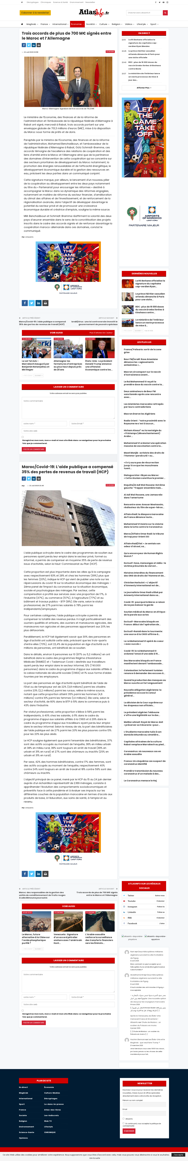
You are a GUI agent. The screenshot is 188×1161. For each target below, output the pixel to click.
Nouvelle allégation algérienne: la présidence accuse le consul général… (142, 692)
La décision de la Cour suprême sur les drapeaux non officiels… (143, 704)
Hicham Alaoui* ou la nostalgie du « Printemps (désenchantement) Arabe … (142, 433)
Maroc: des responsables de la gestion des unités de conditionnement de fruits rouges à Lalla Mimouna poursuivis (42, 895)
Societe (23, 1115)
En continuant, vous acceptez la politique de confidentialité (142, 1125)
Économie (76, 24)
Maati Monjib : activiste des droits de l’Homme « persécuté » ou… (144, 454)
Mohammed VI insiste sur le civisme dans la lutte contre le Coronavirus (143, 525)
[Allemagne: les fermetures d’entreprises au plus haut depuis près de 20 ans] (68, 348)
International (59, 24)
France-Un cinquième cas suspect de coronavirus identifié (145, 762)
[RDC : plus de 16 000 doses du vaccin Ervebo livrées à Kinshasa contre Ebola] (128, 309)
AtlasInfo (129, 1119)
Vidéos (128, 24)
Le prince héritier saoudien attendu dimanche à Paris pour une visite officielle (144, 54)
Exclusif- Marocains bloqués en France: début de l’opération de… (142, 623)
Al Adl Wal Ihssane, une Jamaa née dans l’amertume (143, 496)
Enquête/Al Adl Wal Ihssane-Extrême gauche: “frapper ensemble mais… (144, 486)
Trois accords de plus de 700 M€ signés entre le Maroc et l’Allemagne (97, 894)
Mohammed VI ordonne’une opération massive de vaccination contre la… (145, 444)
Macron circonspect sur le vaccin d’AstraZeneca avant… (142, 373)
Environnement (76, 2)
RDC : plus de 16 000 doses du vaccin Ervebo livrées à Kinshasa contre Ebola (144, 65)
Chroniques (46, 2)
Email (125, 1109)
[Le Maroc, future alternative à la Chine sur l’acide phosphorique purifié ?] (36, 921)
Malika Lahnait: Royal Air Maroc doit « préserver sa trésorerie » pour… (143, 723)
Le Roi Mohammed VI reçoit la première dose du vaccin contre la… (144, 383)
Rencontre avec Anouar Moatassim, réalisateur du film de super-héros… (144, 506)
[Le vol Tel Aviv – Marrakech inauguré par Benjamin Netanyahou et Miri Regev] (36, 348)
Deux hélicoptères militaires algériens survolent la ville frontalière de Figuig (146, 954)
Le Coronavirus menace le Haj (140, 780)
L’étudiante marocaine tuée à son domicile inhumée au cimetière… (142, 733)
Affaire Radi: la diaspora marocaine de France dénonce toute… (144, 516)
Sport (153, 24)
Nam (132, 951)
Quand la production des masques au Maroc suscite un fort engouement (145, 681)
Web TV (48, 1121)
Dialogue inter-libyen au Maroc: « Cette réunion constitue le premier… (144, 477)
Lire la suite (94, 1158)
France (44, 24)
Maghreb (31, 24)
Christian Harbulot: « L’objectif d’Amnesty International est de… (142, 584)
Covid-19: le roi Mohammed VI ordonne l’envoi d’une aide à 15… (141, 652)
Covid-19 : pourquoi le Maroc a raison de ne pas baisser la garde (144, 603)
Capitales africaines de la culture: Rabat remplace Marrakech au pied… (144, 743)
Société (90, 24)
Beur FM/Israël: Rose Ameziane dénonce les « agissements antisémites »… (141, 362)
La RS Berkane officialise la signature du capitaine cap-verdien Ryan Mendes (142, 43)
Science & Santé (60, 2)
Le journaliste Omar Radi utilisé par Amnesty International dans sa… (143, 594)
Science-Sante (26, 1132)
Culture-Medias (52, 1093)
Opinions (23, 1138)
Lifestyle (141, 24)
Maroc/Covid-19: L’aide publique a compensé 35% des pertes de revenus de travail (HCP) (42, 323)
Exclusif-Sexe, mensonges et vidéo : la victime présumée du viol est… (145, 564)
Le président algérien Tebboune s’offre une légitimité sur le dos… (142, 714)
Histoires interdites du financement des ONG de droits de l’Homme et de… (144, 574)
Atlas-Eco (27, 912)
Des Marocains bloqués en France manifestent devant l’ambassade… (143, 662)
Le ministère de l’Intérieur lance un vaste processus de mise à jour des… (144, 76)
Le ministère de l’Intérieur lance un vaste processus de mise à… (149, 322)
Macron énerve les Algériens (139, 413)
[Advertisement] (144, 831)
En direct (23, 1087)
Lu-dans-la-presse (54, 1104)
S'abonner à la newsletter (35, 12)
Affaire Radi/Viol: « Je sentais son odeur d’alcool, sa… (142, 545)
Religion (116, 24)
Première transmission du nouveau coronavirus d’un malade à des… (143, 772)
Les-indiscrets (51, 1115)
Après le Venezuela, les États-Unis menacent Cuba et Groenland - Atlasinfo (145, 1019)
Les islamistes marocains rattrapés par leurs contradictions (144, 405)
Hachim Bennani (137, 1039)
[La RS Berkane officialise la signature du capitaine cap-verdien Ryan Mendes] (128, 283)
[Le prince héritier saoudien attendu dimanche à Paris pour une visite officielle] (128, 296)
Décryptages (33, 2)
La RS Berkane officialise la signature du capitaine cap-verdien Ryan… (150, 283)
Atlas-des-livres (52, 1109)
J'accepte (178, 1154)
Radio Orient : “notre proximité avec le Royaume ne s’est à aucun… (145, 422)
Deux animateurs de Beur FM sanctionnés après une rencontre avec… (142, 394)
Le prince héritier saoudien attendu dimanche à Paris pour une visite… (150, 296)
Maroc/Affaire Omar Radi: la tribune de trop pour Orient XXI (144, 535)
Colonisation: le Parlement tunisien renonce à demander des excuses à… (144, 672)
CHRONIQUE (49, 1132)
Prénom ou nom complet (133, 1100)
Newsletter (90, 2)
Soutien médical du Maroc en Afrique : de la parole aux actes (145, 613)
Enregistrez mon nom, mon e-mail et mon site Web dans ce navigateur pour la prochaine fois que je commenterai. (66, 442)
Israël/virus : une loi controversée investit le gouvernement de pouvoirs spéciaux (94, 323)
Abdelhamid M (136, 975)
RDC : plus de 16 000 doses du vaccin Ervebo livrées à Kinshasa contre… (149, 309)
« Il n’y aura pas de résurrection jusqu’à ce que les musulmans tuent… (141, 465)
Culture (103, 24)
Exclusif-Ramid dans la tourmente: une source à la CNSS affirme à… (143, 633)
